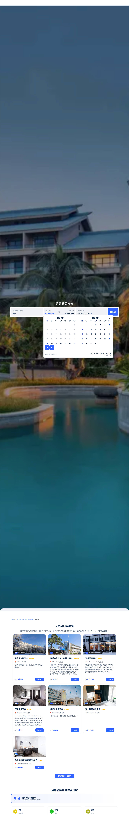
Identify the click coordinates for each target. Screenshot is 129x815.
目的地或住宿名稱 (18, 310)
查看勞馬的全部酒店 (64, 776)
